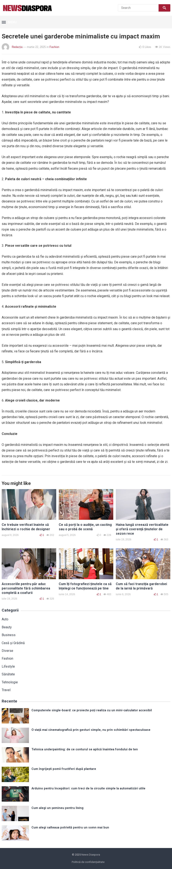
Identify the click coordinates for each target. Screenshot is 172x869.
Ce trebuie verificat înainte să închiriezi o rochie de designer (26, 527)
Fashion (54, 47)
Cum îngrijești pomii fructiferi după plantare (63, 769)
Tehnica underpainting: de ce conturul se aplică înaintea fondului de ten (84, 749)
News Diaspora (90, 854)
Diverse (7, 651)
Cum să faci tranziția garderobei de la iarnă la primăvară (141, 586)
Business (9, 635)
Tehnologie (10, 682)
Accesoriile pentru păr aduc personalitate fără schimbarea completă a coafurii (26, 588)
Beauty (7, 627)
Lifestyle (8, 666)
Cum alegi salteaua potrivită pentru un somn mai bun (70, 827)
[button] (9, 22)
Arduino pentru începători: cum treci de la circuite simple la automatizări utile (88, 788)
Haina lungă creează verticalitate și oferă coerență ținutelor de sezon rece (142, 529)
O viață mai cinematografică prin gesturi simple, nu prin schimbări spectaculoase (90, 730)
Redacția (17, 47)
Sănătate (8, 674)
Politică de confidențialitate (88, 862)
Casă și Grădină (13, 643)
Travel (6, 690)
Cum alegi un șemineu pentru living (57, 808)
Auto (5, 619)
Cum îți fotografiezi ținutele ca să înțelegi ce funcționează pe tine (85, 586)
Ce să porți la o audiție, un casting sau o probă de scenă (85, 527)
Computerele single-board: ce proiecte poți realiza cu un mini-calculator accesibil (91, 710)
